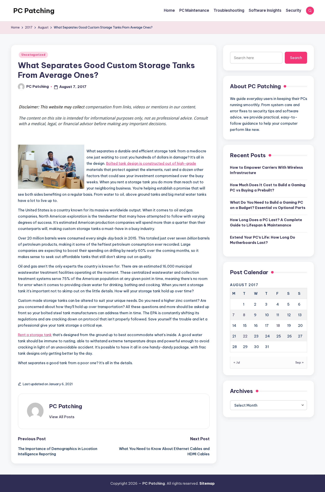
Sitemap (207, 483)
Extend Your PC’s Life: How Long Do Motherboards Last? (262, 240)
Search (296, 57)
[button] (62, 417)
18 (278, 325)
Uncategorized (33, 54)
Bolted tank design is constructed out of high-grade (151, 163)
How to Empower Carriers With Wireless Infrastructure (266, 170)
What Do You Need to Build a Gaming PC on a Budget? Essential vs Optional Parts (267, 205)
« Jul (236, 362)
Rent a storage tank (35, 335)
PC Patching (33, 10)
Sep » (299, 362)
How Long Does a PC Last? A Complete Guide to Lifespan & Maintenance (266, 222)
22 (245, 336)
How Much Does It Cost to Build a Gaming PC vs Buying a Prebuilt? (267, 187)
